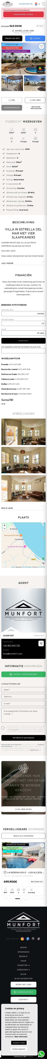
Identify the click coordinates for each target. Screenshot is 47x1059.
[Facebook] (28, 939)
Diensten (22, 965)
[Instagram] (22, 938)
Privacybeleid (14, 729)
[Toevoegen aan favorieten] (41, 46)
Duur (3, 329)
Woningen (23, 952)
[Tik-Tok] (39, 939)
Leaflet (13, 567)
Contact (23, 999)
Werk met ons (23, 984)
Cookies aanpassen (18, 1049)
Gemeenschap (25, 992)
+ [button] (4, 525)
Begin (23, 947)
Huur (23, 961)
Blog (23, 974)
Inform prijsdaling (11, 107)
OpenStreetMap (26, 567)
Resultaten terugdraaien (36, 107)
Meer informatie (20, 1037)
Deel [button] (13, 100)
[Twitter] (33, 938)
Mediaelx (30, 1056)
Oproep (36, 38)
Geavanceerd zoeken (23, 14)
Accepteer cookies (19, 1043)
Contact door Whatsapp (25, 674)
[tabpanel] (23, 869)
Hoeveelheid (7, 310)
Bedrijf (23, 956)
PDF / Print (37, 100)
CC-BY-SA (42, 567)
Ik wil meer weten (23, 809)
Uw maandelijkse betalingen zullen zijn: (21, 347)
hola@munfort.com (12, 653)
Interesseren (7, 320)
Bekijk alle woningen (23, 836)
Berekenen (23, 341)
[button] (23, 507)
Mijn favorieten (23, 978)
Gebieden (22, 970)
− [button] (4, 528)
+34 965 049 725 (25, 4)
